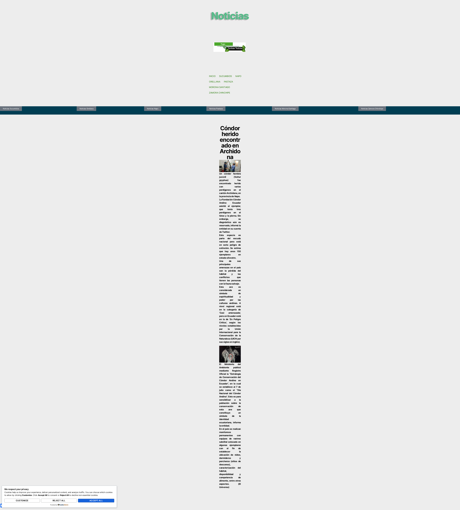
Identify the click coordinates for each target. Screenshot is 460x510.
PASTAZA (228, 81)
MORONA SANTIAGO (219, 87)
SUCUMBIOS (225, 76)
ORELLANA (214, 81)
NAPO (238, 76)
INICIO (212, 76)
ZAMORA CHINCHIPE (219, 92)
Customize (22, 500)
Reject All (59, 500)
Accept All (96, 500)
